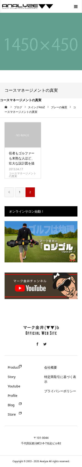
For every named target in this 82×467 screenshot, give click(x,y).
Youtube (14, 386)
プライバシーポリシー (60, 391)
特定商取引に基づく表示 (60, 379)
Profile (12, 395)
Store (12, 414)
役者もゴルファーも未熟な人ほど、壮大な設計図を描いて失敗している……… (21, 163)
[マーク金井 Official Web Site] (41, 337)
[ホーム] (6, 107)
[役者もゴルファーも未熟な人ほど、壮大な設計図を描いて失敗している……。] (23, 134)
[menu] (75, 6)
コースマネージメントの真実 (22, 174)
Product (14, 367)
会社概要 (50, 367)
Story (11, 377)
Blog (11, 405)
